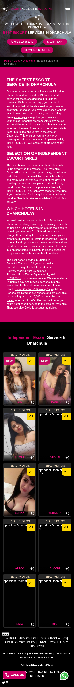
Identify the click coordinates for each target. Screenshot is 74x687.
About (9, 642)
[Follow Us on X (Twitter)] (3, 682)
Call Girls (37, 231)
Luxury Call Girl (27, 638)
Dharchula (29, 60)
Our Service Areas (54, 638)
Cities (17, 60)
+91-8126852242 (23, 41)
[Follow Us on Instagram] (7, 682)
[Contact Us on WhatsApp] (64, 676)
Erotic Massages (34, 307)
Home (7, 60)
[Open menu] (68, 8)
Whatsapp (56, 41)
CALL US (17, 674)
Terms (41, 642)
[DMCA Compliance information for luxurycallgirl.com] (37, 634)
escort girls (20, 117)
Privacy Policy (25, 642)
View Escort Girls (37, 50)
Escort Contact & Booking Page (34, 289)
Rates (10, 300)
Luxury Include (30, 8)
